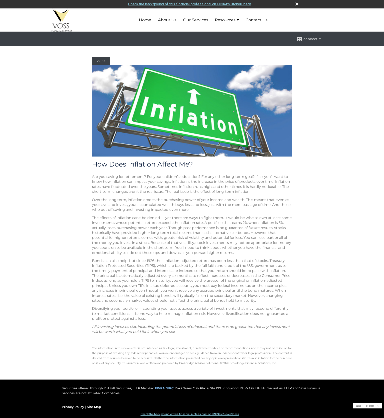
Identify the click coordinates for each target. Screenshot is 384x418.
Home (145, 20)
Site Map (94, 407)
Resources (225, 20)
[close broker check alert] (297, 4)
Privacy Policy (73, 407)
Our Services (195, 20)
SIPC (170, 388)
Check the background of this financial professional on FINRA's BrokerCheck (189, 4)
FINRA (160, 388)
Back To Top (365, 405)
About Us (167, 20)
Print (100, 61)
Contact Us (257, 20)
